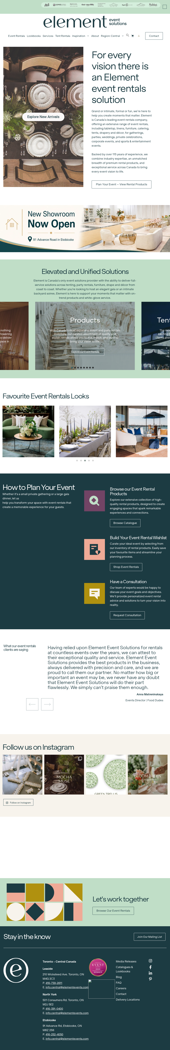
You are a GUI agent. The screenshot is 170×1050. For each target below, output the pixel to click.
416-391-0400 (54, 1008)
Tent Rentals (62, 36)
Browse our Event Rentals (113, 910)
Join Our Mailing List (149, 936)
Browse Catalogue (125, 523)
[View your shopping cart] (132, 36)
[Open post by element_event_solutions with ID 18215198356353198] (22, 775)
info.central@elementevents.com (67, 987)
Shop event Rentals (126, 567)
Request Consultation (127, 615)
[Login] (139, 36)
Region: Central (110, 36)
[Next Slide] (108, 689)
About (95, 36)
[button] (127, 36)
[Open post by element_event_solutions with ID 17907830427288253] (106, 775)
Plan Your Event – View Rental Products (121, 184)
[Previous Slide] (103, 689)
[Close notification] (165, 7)
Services (48, 36)
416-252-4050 (54, 1034)
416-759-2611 (54, 983)
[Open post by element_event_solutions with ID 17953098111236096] (148, 775)
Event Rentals (16, 36)
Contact (154, 36)
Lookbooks (34, 36)
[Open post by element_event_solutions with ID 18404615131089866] (64, 775)
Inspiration (78, 36)
